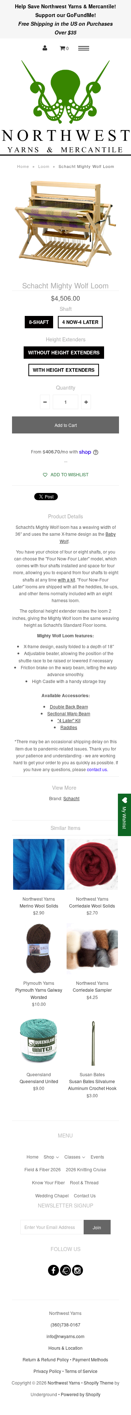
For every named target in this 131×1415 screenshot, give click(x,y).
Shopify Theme (99, 1382)
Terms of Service (81, 1371)
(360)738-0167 (65, 1324)
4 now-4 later (80, 321)
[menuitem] (32, 1156)
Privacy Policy (47, 1371)
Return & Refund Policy (46, 1359)
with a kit (66, 579)
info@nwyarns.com (65, 1336)
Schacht (71, 798)
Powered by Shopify (80, 1394)
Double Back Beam (69, 706)
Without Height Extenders (64, 352)
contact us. (97, 769)
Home (23, 166)
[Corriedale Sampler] (92, 972)
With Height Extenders (64, 369)
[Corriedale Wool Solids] (92, 888)
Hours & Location (65, 1348)
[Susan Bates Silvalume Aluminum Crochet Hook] (92, 1064)
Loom (43, 166)
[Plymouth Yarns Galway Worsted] (38, 972)
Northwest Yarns (64, 1382)
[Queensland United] (38, 1064)
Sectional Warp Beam (68, 713)
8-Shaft (39, 321)
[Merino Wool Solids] (38, 888)
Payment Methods (90, 1359)
